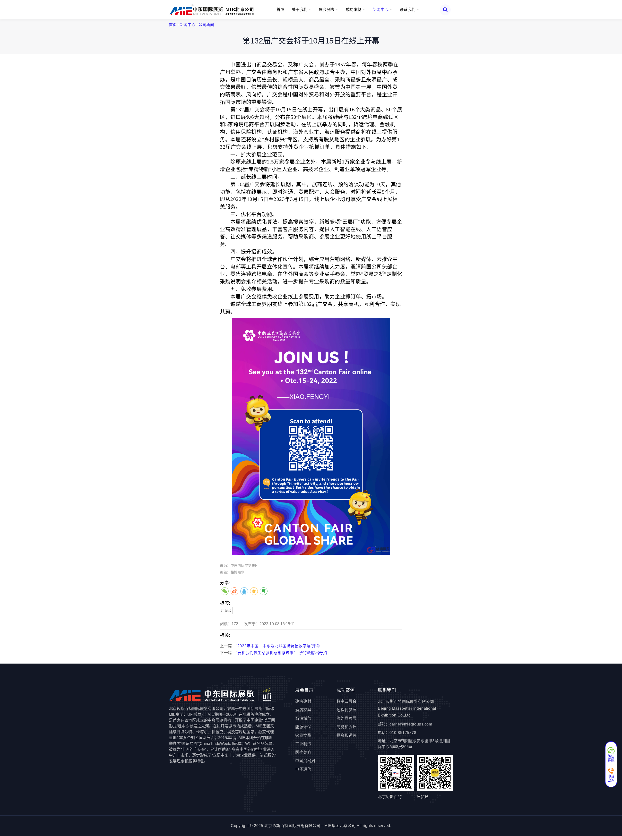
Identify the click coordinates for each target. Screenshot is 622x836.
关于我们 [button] (300, 10)
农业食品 (303, 735)
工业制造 (303, 744)
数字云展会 (347, 701)
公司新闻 (206, 25)
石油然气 (303, 718)
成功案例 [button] (354, 10)
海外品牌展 (347, 718)
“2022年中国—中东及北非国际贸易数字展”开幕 (278, 646)
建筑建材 (303, 701)
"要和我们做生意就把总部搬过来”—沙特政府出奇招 (281, 653)
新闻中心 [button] (381, 10)
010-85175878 (402, 733)
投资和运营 (347, 735)
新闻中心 (187, 25)
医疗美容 (303, 752)
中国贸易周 (305, 761)
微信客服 (611, 758)
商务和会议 (347, 727)
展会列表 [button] (327, 10)
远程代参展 (347, 710)
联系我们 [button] (408, 10)
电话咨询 (611, 778)
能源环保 (303, 727)
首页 (280, 10)
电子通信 (303, 769)
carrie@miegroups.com (410, 724)
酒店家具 (303, 710)
